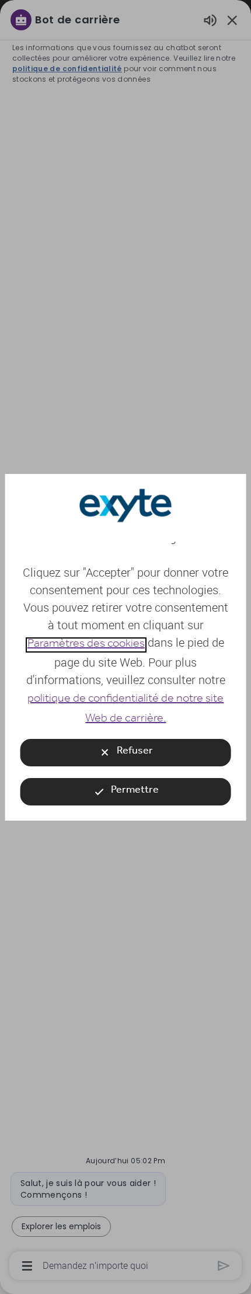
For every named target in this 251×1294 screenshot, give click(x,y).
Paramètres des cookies (85, 645)
